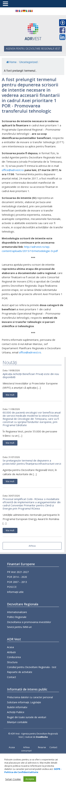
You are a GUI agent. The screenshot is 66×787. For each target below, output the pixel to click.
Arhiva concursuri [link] (26, 749)
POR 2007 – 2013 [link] (17, 582)
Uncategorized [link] (28, 62)
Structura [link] (12, 662)
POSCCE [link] (12, 586)
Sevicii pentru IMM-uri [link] (19, 627)
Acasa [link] (10, 647)
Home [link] (13, 62)
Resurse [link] (42, 747)
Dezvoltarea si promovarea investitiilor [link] (29, 622)
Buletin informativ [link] (17, 707)
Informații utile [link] (15, 592)
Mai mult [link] (10, 394)
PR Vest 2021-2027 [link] (18, 572)
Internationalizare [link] (17, 612)
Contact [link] (11, 677)
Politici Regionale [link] (16, 617)
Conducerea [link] (14, 657)
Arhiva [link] (32, 545)
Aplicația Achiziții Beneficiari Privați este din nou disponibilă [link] (31, 375)
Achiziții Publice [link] (15, 712)
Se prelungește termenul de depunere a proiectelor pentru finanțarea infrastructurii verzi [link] (32, 462)
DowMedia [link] (42, 736)
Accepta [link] (30, 779)
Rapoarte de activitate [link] (19, 672)
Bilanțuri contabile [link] (17, 722)
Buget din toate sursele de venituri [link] (26, 717)
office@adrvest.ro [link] (13, 170)
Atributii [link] (11, 652)
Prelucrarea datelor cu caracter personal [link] (30, 697)
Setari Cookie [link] (13, 779)
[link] (16, 10)
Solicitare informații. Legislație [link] (24, 702)
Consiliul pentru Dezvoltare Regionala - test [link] (31, 667)
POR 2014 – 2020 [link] (17, 577)
